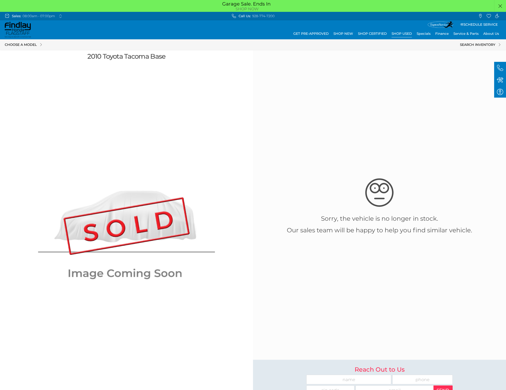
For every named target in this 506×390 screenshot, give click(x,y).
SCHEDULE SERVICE (481, 24)
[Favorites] (489, 16)
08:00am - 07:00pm (39, 16)
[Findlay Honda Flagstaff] (18, 29)
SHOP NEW (343, 34)
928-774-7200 (263, 16)
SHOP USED (402, 34)
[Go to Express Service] (440, 24)
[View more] (60, 16)
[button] (500, 6)
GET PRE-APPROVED (311, 34)
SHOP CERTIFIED (372, 34)
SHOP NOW (247, 9)
